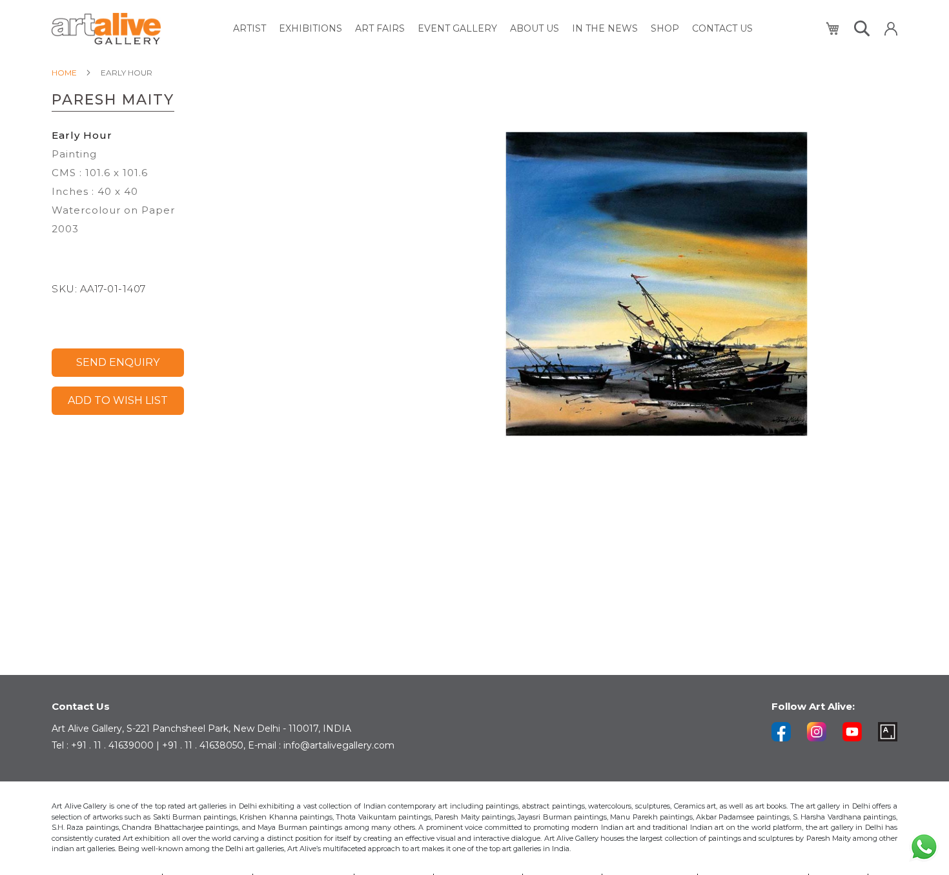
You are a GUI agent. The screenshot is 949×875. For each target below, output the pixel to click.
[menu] (493, 29)
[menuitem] (249, 29)
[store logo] (106, 29)
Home (64, 72)
